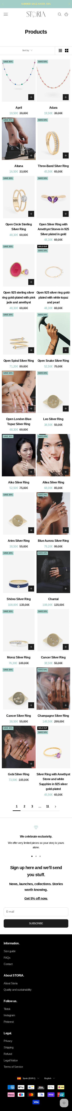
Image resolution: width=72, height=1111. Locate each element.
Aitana (18, 166)
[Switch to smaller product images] (66, 50)
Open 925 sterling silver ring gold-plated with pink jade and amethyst (18, 297)
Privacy (8, 1040)
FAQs (7, 957)
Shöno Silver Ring (19, 599)
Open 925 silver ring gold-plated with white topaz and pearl (53, 297)
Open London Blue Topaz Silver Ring (18, 421)
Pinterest (9, 1021)
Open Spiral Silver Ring (19, 360)
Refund (8, 1053)
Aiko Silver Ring (18, 482)
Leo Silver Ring (53, 419)
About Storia (11, 983)
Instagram (9, 1015)
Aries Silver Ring (19, 540)
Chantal (53, 599)
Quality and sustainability (17, 989)
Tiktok (7, 1008)
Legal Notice (11, 1060)
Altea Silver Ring (53, 482)
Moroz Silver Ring (18, 657)
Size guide (10, 951)
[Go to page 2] (55, 806)
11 (47, 806)
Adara (53, 107)
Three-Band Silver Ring (53, 166)
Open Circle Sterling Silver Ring (19, 227)
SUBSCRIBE (36, 923)
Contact (8, 964)
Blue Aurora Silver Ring (53, 540)
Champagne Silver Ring (53, 715)
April (19, 107)
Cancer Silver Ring (53, 657)
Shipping (8, 1047)
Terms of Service (13, 1066)
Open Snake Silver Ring (53, 360)
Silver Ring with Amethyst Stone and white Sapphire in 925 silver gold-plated (53, 782)
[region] (36, 837)
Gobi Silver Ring (18, 774)
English (47, 1078)
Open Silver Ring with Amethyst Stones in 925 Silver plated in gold (53, 229)
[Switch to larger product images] (60, 50)
